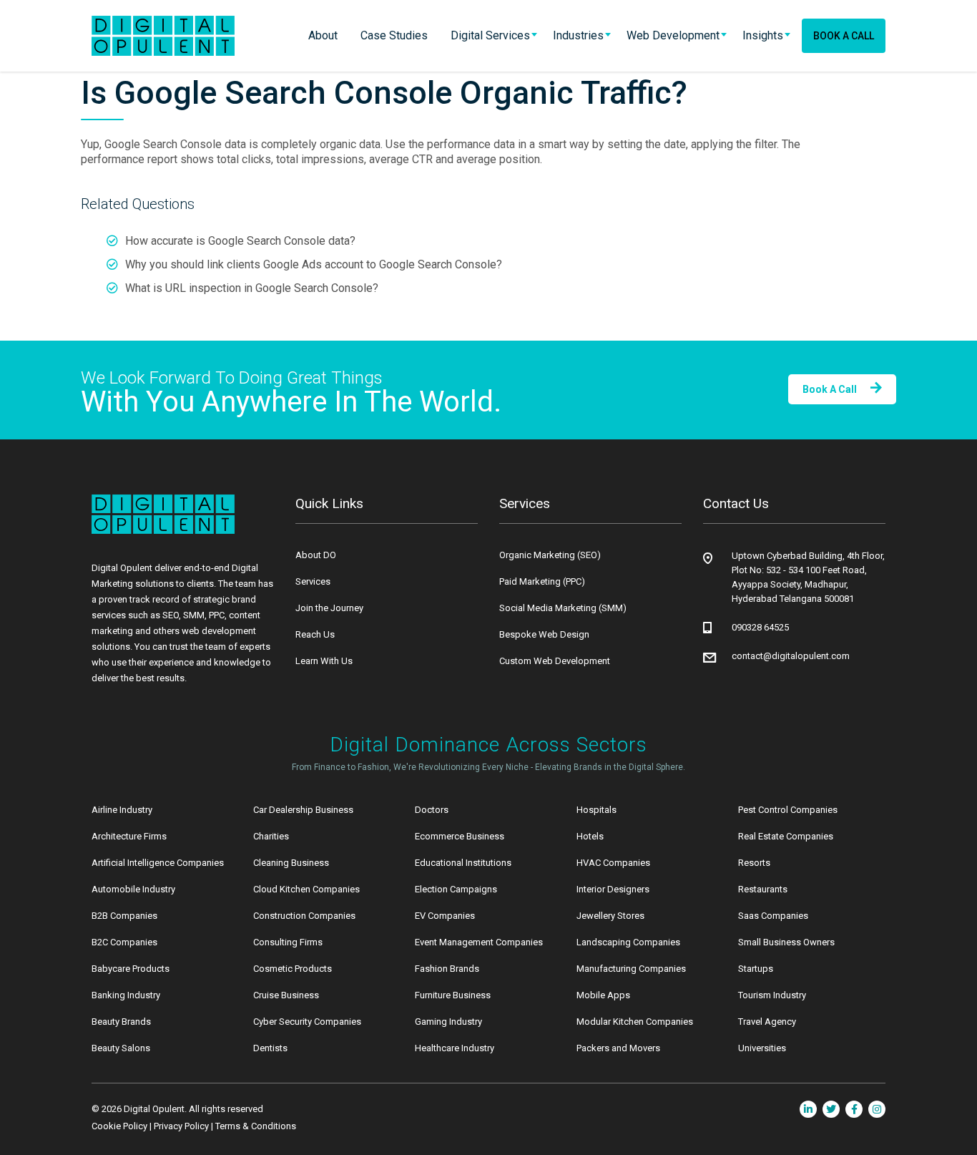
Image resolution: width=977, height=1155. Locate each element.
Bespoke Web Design (544, 634)
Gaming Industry (448, 1021)
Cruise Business (286, 995)
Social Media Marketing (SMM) (563, 608)
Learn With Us (324, 661)
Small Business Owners (786, 942)
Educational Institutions (463, 862)
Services (312, 581)
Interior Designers (612, 889)
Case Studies (394, 35)
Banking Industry (126, 995)
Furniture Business (453, 995)
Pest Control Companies (788, 809)
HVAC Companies (613, 862)
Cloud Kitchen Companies (306, 889)
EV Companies (445, 915)
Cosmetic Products (292, 968)
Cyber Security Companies (307, 1021)
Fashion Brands (447, 968)
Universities (762, 1048)
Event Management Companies (479, 942)
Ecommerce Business (459, 836)
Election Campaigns (456, 889)
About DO (315, 555)
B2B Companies (124, 915)
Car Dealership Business (303, 809)
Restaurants (762, 889)
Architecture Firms (129, 836)
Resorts (754, 862)
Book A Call (843, 36)
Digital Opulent (154, 1108)
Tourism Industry (772, 995)
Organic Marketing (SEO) (550, 555)
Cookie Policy (119, 1126)
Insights (762, 35)
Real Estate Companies (785, 836)
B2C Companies (124, 942)
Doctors (431, 809)
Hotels (590, 836)
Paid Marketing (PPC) (542, 581)
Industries (578, 35)
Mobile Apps (603, 995)
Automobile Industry (133, 889)
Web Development (673, 35)
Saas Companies (773, 915)
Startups (755, 968)
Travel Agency (767, 1021)
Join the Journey (329, 608)
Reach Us (315, 634)
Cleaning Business (291, 862)
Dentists (270, 1048)
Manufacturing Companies (631, 968)
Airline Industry (122, 809)
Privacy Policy (181, 1126)
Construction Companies (304, 915)
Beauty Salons (121, 1048)
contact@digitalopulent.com (791, 655)
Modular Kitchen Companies (634, 1021)
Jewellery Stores (610, 915)
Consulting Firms (288, 942)
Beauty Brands (121, 1021)
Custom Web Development (554, 661)
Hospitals (596, 809)
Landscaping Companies (628, 942)
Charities (271, 836)
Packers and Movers (618, 1048)
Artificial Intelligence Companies (158, 862)
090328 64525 (760, 627)
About (323, 35)
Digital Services (490, 35)
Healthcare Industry (454, 1048)
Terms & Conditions (255, 1126)
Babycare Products (131, 968)
